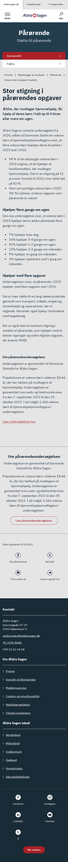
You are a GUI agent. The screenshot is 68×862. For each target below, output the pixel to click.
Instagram (49, 803)
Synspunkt (14, 56)
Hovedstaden (14, 768)
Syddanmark (14, 751)
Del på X (50, 561)
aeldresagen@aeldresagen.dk (21, 636)
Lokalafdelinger (34, 4)
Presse (10, 671)
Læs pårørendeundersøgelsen (34, 520)
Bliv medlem (34, 849)
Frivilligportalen (56, 4)
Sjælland (11, 760)
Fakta (11, 64)
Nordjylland (13, 735)
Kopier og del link (49, 579)
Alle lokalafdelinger (18, 777)
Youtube (49, 821)
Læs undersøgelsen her (19, 421)
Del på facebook (18, 561)
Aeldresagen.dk (11, 4)
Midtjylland (13, 743)
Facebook (18, 803)
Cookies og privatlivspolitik (22, 696)
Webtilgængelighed (18, 704)
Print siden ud (18, 579)
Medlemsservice (16, 688)
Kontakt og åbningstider (21, 679)
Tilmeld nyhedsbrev (18, 713)
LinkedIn (18, 821)
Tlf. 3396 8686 (12, 642)
